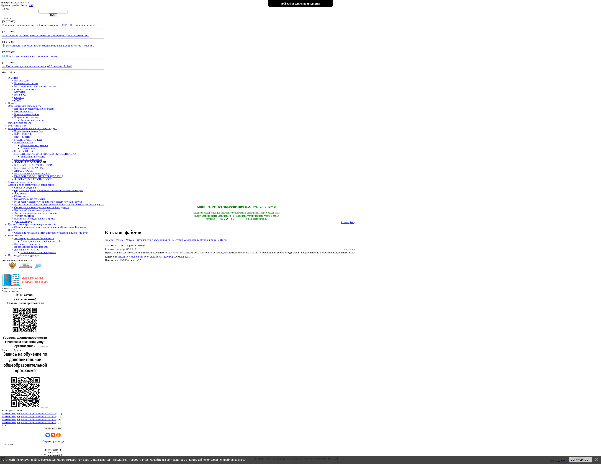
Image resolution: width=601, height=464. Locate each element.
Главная (345, 222)
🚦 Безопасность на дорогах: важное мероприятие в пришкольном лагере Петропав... (48, 45)
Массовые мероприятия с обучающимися (148, 240)
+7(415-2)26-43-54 (225, 218)
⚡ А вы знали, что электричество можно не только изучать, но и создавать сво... (45, 35)
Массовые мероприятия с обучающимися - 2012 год (29, 419)
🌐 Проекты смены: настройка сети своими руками (30, 56)
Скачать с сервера (116, 249)
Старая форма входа (53, 441)
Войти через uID (53, 428)
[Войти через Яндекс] (53, 435)
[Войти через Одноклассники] (58, 435)
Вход (352, 222)
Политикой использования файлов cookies (216, 459)
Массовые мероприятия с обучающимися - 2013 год (29, 416)
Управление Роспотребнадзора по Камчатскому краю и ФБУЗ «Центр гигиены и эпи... (48, 25)
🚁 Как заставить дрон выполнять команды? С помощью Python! (37, 66)
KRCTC (189, 256)
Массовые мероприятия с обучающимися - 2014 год (29, 422)
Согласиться (580, 460)
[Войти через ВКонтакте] (47, 435)
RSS (31, 5)
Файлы (119, 240)
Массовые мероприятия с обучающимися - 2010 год (29, 413)
